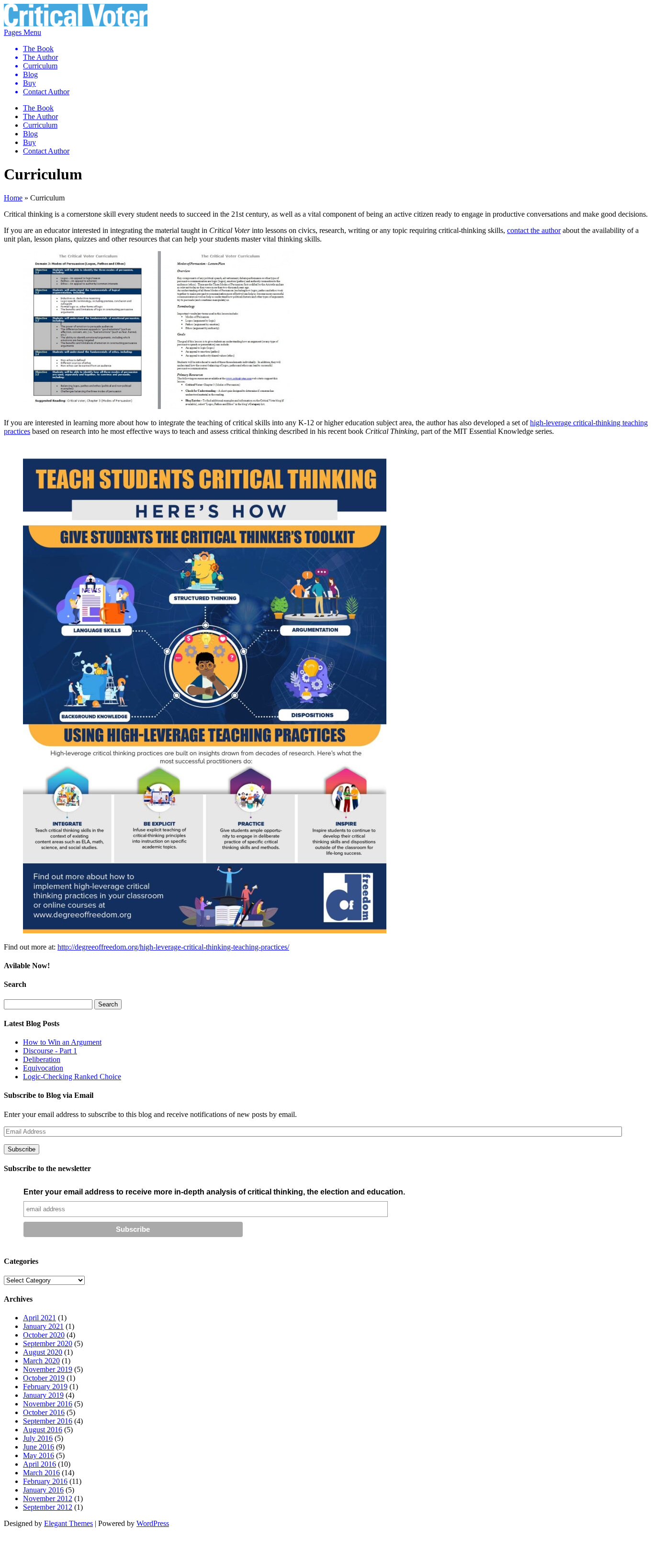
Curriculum (40, 66)
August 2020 (42, 1352)
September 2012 (47, 1507)
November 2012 (47, 1498)
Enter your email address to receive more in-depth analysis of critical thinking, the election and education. (214, 1192)
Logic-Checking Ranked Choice (72, 1077)
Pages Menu (36, 62)
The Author (40, 57)
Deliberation (41, 1059)
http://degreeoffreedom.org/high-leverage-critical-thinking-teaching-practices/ (173, 947)
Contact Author (46, 92)
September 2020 (47, 1343)
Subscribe (21, 1149)
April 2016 (39, 1464)
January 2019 (43, 1395)
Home (13, 198)
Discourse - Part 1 (50, 1051)
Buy (29, 83)
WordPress (152, 1523)
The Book (38, 48)
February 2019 (45, 1386)
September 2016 (47, 1421)
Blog (30, 74)
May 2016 (38, 1455)
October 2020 (44, 1335)
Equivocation (43, 1068)
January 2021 (43, 1326)
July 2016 (38, 1438)
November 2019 (47, 1369)
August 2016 (42, 1430)
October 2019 (44, 1378)
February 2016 (45, 1481)
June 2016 (38, 1447)
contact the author (534, 230)
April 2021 (39, 1318)
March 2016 (41, 1473)
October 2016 (44, 1412)
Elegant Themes (68, 1523)
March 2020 (41, 1361)
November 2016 (47, 1404)
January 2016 (43, 1490)
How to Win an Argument (62, 1042)
